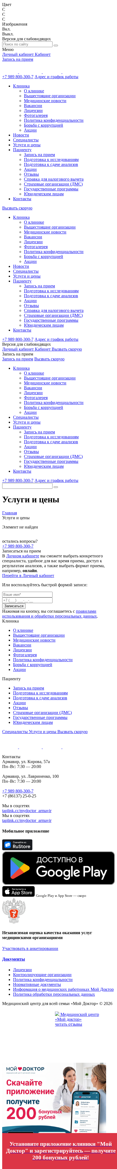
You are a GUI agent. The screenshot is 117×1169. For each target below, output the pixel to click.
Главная (9, 513)
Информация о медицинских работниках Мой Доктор (63, 989)
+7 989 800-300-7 (17, 76)
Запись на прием (17, 59)
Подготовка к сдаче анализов (51, 164)
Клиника (21, 86)
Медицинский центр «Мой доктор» (77, 1017)
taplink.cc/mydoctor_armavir (26, 810)
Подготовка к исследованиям (51, 159)
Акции (30, 130)
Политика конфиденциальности (54, 120)
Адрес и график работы (56, 76)
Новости (21, 135)
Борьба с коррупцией (43, 125)
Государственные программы (51, 189)
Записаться (13, 606)
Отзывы (31, 174)
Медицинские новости (45, 100)
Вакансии (33, 105)
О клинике (34, 91)
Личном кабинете (22, 556)
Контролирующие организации (42, 974)
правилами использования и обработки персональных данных (49, 613)
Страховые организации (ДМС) (53, 184)
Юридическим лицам (44, 194)
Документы (13, 959)
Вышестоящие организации (50, 95)
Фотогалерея (36, 115)
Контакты (22, 198)
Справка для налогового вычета (54, 179)
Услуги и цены (27, 144)
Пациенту (22, 149)
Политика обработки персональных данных (54, 994)
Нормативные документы (37, 984)
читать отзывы (68, 1024)
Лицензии (33, 110)
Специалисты (26, 140)
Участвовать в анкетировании (30, 948)
